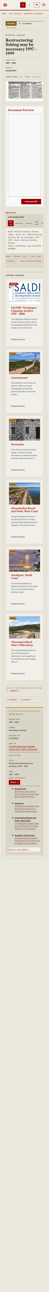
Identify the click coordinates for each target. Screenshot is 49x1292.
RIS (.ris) (36, 256)
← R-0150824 (11, 700)
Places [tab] (14, 782)
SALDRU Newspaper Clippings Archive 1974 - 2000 (24, 310)
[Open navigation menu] (44, 5)
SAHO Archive (15, 14)
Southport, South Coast (21, 577)
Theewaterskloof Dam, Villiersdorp (22, 644)
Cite (32, 77)
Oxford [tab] (29, 223)
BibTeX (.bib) (20, 256)
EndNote (10, 261)
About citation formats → (31, 261)
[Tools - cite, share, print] (30, 5)
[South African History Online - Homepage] (5, 5)
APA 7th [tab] (10, 223)
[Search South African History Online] (23, 5)
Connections (14, 77)
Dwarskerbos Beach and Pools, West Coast (24, 510)
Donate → (14, 690)
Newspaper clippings (33, 14)
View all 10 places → (19, 849)
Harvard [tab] (19, 223)
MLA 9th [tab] (36, 223)
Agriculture (11, 212)
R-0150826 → (26, 700)
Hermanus (17, 444)
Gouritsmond (19, 377)
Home (4, 14)
